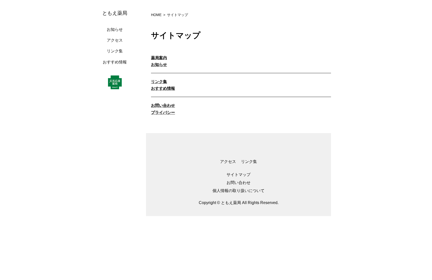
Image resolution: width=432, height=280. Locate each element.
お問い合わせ (163, 105)
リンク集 (115, 51)
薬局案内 (159, 58)
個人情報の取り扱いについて (238, 191)
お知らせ (115, 29)
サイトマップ (238, 174)
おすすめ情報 (115, 62)
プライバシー (163, 112)
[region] (116, 140)
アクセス (115, 40)
